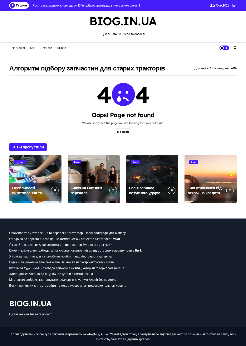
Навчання (18, 48)
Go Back (123, 132)
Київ (33, 48)
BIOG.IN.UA (123, 21)
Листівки (46, 48)
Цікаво (61, 48)
